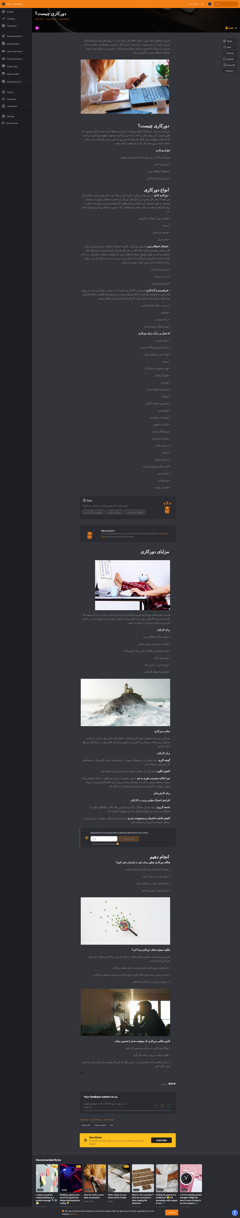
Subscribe (129, 838)
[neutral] (163, 1106)
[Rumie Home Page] (3, 4)
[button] (235, 1213)
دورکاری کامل (115, 512)
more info (74, 1214)
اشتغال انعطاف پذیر (135, 512)
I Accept (171, 1212)
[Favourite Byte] (55, 1189)
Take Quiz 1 (229, 71)
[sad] (157, 1106)
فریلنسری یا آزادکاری (93, 512)
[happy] (169, 1106)
